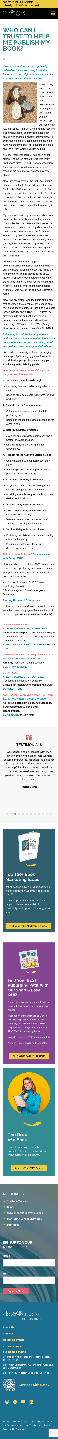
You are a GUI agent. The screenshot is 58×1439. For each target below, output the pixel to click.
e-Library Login (12, 1346)
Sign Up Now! (16, 1291)
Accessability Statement (15, 1429)
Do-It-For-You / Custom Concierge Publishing (26, 1372)
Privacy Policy (43, 1425)
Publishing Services (14, 1351)
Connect (8, 1333)
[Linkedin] (31, 1402)
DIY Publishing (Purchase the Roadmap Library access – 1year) (26, 1358)
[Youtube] (23, 1402)
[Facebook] (15, 1402)
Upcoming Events (13, 1339)
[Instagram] (7, 1402)
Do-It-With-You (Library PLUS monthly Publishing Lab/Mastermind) (28, 1366)
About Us (8, 1327)
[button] (7, 814)
